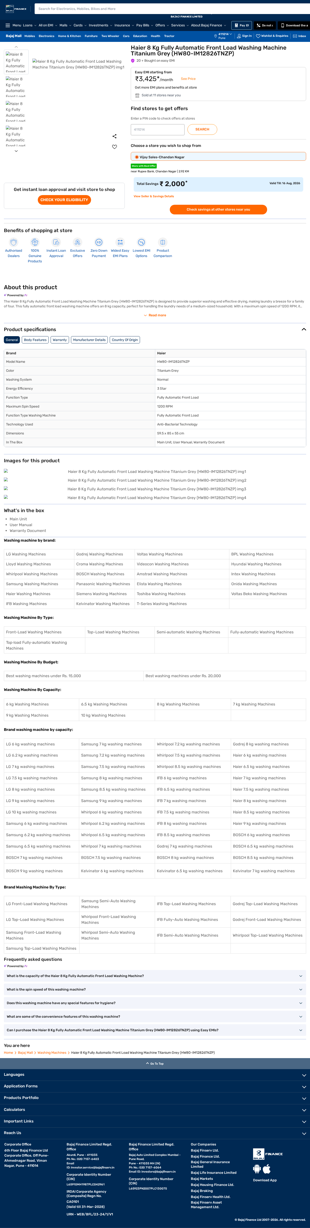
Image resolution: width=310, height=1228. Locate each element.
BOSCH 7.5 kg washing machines (111, 857)
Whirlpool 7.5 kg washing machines (188, 755)
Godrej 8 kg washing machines (261, 744)
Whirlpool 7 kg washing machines (111, 846)
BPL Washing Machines (252, 554)
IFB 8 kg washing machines (182, 823)
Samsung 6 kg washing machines (36, 823)
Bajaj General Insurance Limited (210, 1164)
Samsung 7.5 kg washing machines (113, 766)
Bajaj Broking (202, 1191)
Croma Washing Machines (99, 564)
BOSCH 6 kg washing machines (261, 835)
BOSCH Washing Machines (100, 574)
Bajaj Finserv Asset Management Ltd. (206, 1204)
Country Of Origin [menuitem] (125, 340)
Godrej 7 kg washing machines (184, 846)
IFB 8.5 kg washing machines (183, 835)
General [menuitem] (12, 340)
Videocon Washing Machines (163, 564)
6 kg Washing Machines (27, 704)
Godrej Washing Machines (99, 554)
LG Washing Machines (26, 554)
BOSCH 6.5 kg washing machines (263, 846)
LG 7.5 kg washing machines (31, 778)
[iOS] (267, 1169)
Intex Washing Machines (253, 574)
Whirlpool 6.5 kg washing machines (113, 835)
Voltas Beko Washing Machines (259, 593)
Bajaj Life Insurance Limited (214, 1173)
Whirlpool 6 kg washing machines (111, 812)
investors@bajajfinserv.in (158, 1171)
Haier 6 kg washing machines (259, 755)
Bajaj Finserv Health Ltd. (211, 1197)
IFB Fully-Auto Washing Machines (187, 919)
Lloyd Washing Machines (28, 564)
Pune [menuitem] (221, 38)
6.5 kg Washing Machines (104, 704)
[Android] (257, 1169)
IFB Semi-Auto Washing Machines (187, 935)
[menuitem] (225, 36)
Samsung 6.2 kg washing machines (38, 835)
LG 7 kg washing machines (30, 766)
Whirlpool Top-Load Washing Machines (267, 935)
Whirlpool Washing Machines (32, 574)
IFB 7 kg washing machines (181, 800)
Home (8, 1053)
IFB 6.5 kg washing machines (183, 789)
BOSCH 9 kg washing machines (34, 871)
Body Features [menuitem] (35, 340)
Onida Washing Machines (254, 584)
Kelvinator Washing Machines (103, 603)
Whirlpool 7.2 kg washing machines (188, 744)
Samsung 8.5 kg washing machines (113, 789)
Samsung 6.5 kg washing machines (38, 846)
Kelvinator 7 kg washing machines (264, 871)
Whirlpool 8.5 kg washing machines (189, 766)
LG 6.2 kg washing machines (32, 755)
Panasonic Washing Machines (103, 584)
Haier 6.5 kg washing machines (261, 766)
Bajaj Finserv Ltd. (205, 1150)
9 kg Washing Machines (27, 715)
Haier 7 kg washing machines (259, 778)
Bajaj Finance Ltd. (205, 1156)
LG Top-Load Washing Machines (35, 919)
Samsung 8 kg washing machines (111, 778)
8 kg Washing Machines (178, 704)
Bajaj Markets (202, 1179)
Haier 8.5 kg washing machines (261, 812)
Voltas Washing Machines (160, 554)
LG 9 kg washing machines (30, 800)
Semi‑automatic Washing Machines (188, 632)
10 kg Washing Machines (103, 715)
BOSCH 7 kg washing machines (34, 857)
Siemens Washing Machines (101, 593)
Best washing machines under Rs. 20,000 (183, 676)
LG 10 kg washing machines (31, 812)
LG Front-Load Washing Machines (36, 904)
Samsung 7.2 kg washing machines (113, 755)
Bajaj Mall (25, 1053)
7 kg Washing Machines (254, 704)
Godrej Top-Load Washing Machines (265, 904)
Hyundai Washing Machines (256, 564)
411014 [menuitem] (223, 34)
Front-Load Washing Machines (34, 632)
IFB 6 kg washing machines (182, 778)
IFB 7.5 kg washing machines (183, 812)
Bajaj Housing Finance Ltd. (212, 1185)
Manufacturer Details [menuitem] (89, 340)
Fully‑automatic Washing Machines (262, 632)
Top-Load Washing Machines (113, 632)
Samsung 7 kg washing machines (111, 744)
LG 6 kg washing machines (30, 744)
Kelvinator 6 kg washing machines (112, 871)
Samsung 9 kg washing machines (111, 800)
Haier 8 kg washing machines (259, 800)
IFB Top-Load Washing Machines (186, 904)
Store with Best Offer (144, 166)
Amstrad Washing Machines (162, 574)
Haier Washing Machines (28, 593)
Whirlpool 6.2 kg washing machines (113, 823)
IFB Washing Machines (26, 603)
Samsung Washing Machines (32, 584)
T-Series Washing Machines (162, 603)
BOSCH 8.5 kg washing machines (263, 857)
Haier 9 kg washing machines (259, 823)
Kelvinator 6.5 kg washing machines (190, 871)
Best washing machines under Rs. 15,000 (43, 676)
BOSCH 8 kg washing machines (185, 857)
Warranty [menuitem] (60, 340)
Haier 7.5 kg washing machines (261, 789)
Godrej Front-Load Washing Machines (267, 919)
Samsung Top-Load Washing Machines (41, 948)
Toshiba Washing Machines (161, 593)
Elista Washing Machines (159, 584)
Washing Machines (52, 1053)
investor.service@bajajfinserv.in (92, 1167)
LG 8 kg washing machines (30, 789)
